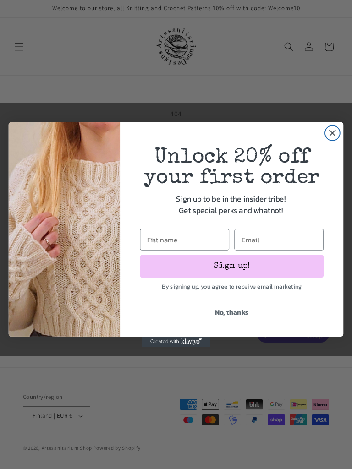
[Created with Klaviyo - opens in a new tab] (176, 342)
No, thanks (232, 312)
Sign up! (232, 266)
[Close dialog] (332, 133)
